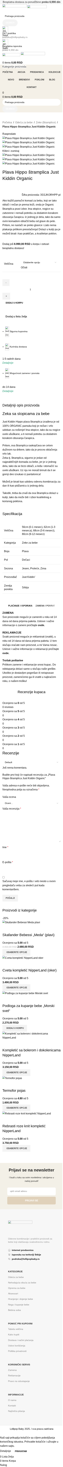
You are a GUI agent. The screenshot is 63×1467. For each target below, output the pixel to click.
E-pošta (7, 862)
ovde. (41, 625)
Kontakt (12, 1405)
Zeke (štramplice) (46, 122)
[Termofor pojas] (12, 1078)
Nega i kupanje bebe (18, 1304)
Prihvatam (21, 1451)
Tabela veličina (15, 1329)
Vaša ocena (9, 797)
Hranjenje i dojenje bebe (20, 1299)
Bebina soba (14, 1310)
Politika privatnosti (17, 1351)
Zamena (12, 1370)
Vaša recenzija (11, 808)
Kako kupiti (13, 1334)
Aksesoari (13, 1293)
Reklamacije (14, 1375)
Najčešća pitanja (16, 1411)
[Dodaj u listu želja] (15, 1084)
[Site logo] (14, 8)
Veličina (8, 263)
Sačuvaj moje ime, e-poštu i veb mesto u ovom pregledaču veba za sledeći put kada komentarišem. (29, 885)
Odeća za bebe (24, 122)
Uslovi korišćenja (16, 1345)
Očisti (24, 267)
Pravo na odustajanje (19, 1381)
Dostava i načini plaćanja (20, 1340)
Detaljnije (6, 1451)
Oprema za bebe (16, 1288)
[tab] (20, 605)
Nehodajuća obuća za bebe (22, 1282)
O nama (12, 1400)
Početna (7, 122)
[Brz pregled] (6, 1084)
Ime (5, 847)
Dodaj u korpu (14, 303)
